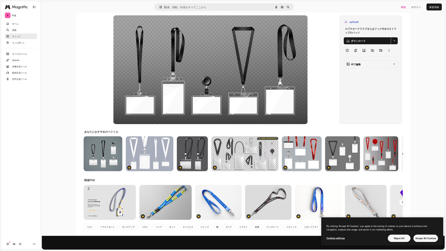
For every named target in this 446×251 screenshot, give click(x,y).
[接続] (7, 244)
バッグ (159, 226)
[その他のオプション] (389, 50)
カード (229, 226)
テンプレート (272, 226)
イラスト (243, 226)
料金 (403, 7)
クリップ (205, 226)
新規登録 (434, 7)
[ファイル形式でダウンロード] (394, 40)
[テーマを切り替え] (20, 244)
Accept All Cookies (425, 238)
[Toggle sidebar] (34, 7)
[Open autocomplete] (159, 7)
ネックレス (188, 226)
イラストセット (107, 226)
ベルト (90, 226)
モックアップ (128, 226)
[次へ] (402, 153)
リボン (145, 226)
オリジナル (137, 22)
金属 (257, 226)
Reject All (399, 238)
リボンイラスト (311, 226)
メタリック (291, 226)
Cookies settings (335, 238)
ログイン (416, 7)
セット (172, 226)
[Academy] (14, 244)
